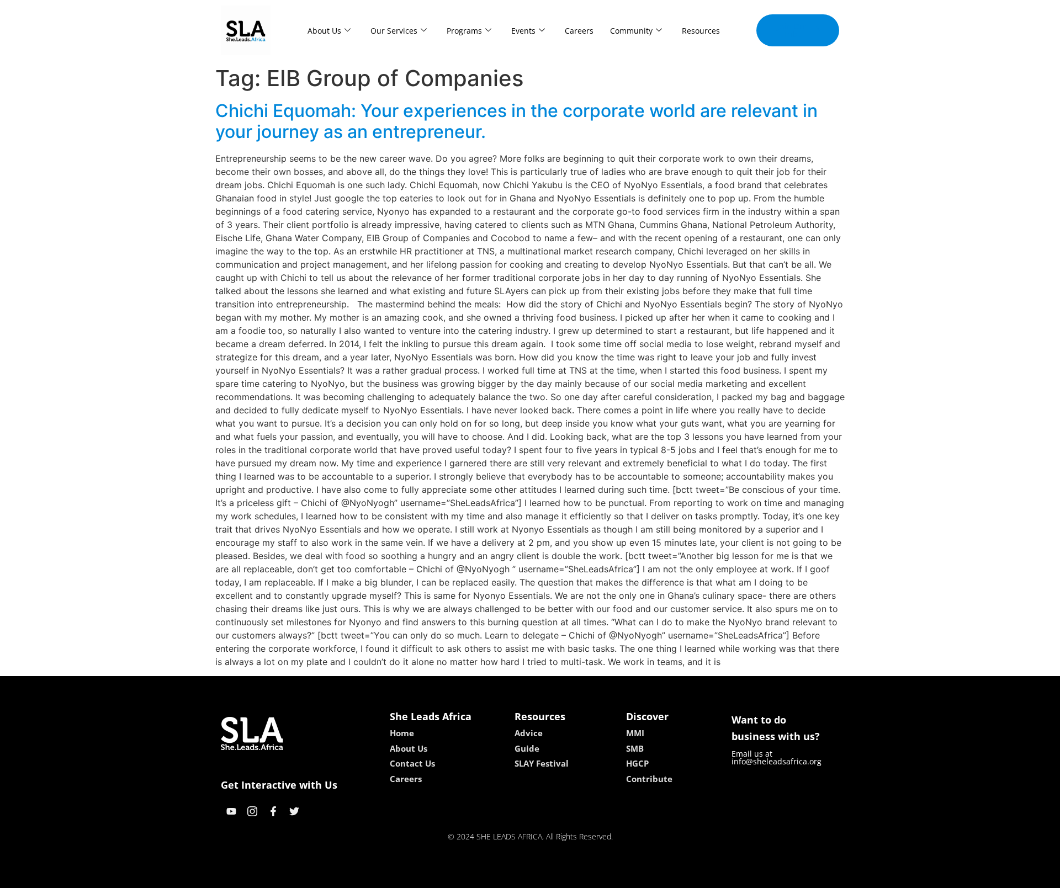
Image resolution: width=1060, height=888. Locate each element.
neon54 (607, 875)
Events (523, 30)
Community (631, 30)
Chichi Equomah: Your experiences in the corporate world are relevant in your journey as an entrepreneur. (516, 121)
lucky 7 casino (559, 875)
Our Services (393, 30)
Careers (579, 30)
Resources (701, 30)
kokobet (454, 875)
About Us (324, 30)
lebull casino (501, 875)
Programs (464, 30)
